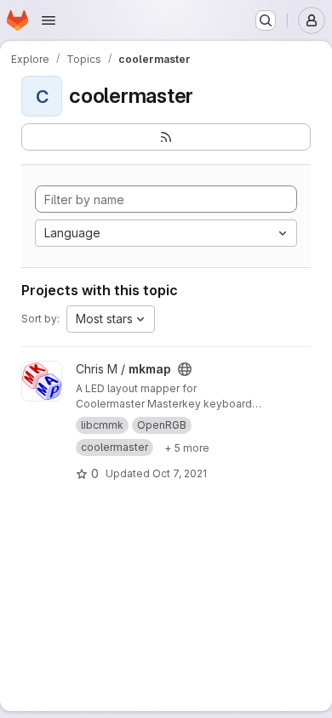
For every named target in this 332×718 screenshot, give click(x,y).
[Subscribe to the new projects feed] (166, 137)
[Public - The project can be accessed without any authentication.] (185, 369)
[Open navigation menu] (48, 20)
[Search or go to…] (265, 20)
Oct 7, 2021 (179, 473)
